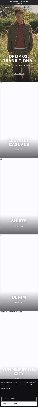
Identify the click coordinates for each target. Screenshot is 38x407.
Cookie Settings (9, 399)
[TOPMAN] (10, 7)
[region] (19, 393)
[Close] (35, 382)
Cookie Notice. (6, 388)
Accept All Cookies (10, 403)
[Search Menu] (28, 7)
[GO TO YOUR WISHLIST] (32, 7)
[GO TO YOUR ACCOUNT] (24, 7)
